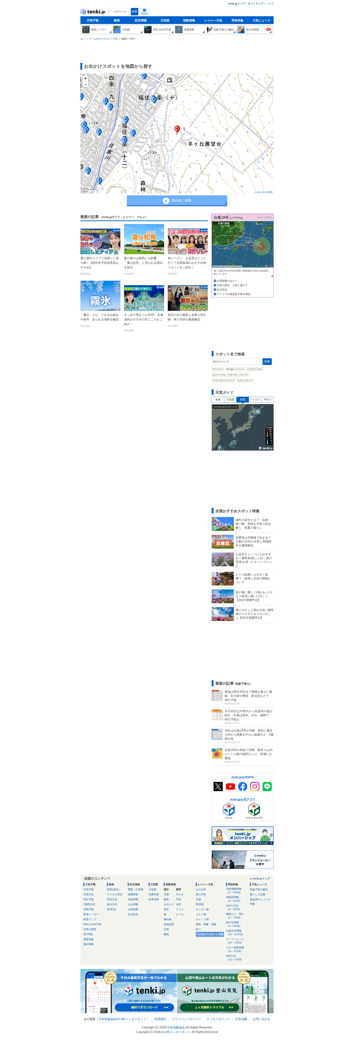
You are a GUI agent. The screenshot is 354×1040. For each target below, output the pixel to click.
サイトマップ (255, 3)
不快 (178, 899)
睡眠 (166, 934)
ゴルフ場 (201, 914)
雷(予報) (88, 934)
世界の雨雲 (89, 929)
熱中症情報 (233, 924)
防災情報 (141, 20)
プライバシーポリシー (186, 1019)
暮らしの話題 (257, 894)
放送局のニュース (260, 899)
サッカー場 (202, 909)
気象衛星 (154, 894)
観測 (117, 20)
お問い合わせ (261, 1019)
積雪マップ (89, 919)
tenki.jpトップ (236, 3)
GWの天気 (233, 907)
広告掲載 (241, 1019)
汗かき (180, 894)
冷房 (178, 904)
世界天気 (88, 894)
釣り (198, 929)
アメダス (255, 399)
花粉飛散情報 (234, 890)
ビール (180, 914)
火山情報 (133, 904)
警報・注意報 (135, 889)
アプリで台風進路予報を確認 (233, 294)
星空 (166, 909)
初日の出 (234, 957)
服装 (166, 899)
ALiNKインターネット (131, 1019)
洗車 (166, 929)
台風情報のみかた (227, 280)
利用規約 (160, 1019)
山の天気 (201, 889)
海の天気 (201, 894)
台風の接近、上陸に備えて (232, 285)
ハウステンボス (254, 369)
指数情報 (189, 20)
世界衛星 (154, 899)
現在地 (144, 14)
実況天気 (112, 899)
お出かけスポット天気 (210, 934)
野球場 (200, 904)
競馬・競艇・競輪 (206, 924)
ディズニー (218, 369)
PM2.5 (267, 399)
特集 (252, 903)
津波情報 (133, 899)
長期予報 (88, 909)
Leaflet (258, 192)
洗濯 (166, 894)
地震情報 (133, 894)
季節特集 (237, 20)
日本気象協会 (107, 1019)
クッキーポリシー (218, 1019)
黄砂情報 (88, 944)
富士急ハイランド (235, 369)
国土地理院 (268, 192)
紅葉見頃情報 (234, 932)
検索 (134, 11)
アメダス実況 (114, 894)
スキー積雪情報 (235, 949)
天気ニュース (261, 20)
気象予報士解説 (259, 889)
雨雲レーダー (91, 914)
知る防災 (222, 289)
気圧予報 (88, 899)
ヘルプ (270, 3)
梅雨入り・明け (235, 915)
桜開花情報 (233, 899)
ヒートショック (235, 941)
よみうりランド (245, 380)
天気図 (165, 20)
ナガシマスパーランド (224, 380)
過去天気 (112, 904)
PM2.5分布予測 (92, 924)
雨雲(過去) (113, 889)
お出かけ (169, 904)
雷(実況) (112, 909)
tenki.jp (93, 12)
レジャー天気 (213, 20)
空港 (198, 899)
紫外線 (167, 919)
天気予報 (92, 20)
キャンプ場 (202, 919)
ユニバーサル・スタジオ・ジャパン (230, 374)
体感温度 (169, 924)
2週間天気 (89, 904)
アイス (180, 909)
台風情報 (133, 909)
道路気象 (88, 939)
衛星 (218, 399)
